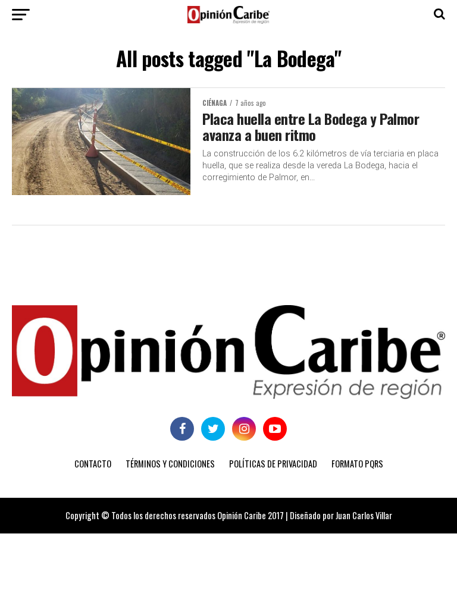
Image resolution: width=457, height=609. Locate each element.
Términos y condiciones (170, 463)
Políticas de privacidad (273, 463)
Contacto (92, 463)
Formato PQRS (357, 463)
